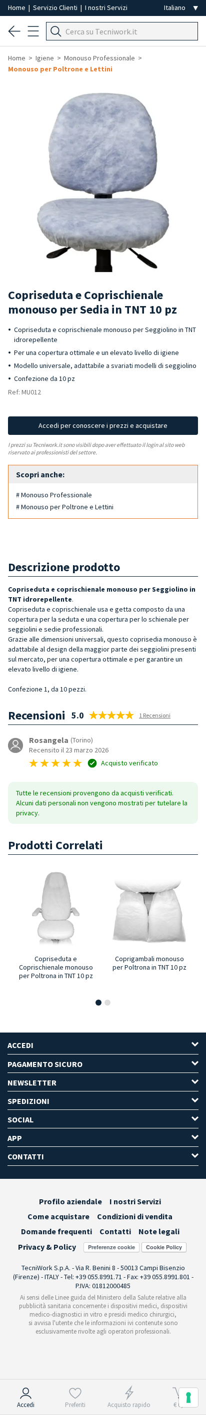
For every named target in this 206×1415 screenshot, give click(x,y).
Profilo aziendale (70, 1201)
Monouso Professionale (99, 57)
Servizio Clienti (56, 7)
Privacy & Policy (47, 1247)
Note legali (159, 1231)
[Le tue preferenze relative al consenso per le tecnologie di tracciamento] (188, 1397)
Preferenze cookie (111, 1247)
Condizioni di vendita (134, 1216)
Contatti (115, 1231)
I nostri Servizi (106, 7)
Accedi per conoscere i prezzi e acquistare (103, 425)
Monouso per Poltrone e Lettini (60, 68)
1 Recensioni (154, 715)
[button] (99, 1003)
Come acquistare (59, 1216)
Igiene (45, 57)
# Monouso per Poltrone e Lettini (65, 506)
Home (17, 7)
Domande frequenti (56, 1231)
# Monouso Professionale (54, 494)
